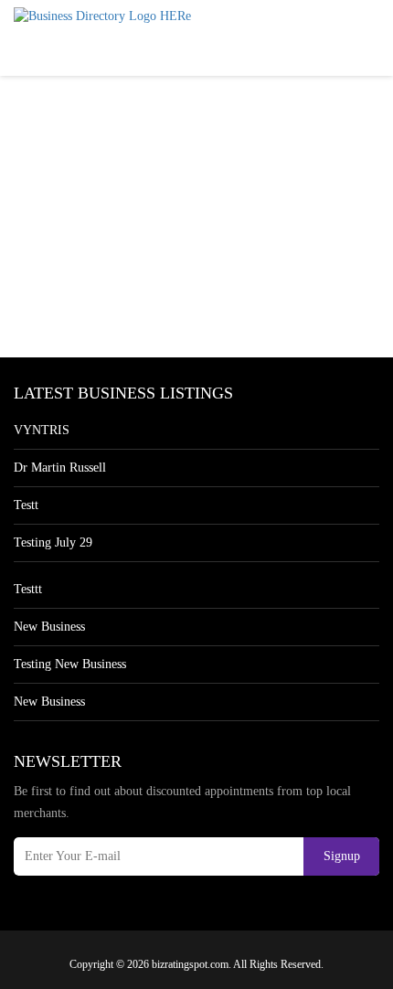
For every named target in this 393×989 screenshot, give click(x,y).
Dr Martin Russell (60, 467)
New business (49, 626)
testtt (28, 589)
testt (26, 505)
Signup (342, 856)
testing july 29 (53, 542)
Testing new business (70, 664)
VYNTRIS (41, 430)
